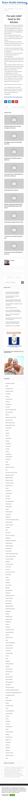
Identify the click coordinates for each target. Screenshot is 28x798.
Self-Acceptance (9, 669)
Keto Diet (8, 579)
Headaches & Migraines (11, 540)
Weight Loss (8, 739)
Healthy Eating (9, 543)
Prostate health (9, 653)
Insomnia (8, 569)
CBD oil (7, 435)
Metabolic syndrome (10, 608)
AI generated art (9, 388)
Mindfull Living (9, 619)
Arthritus (8, 401)
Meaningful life (9, 590)
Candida (7, 433)
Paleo (7, 640)
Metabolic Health (9, 606)
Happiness (8, 538)
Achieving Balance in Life (11, 307)
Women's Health (9, 752)
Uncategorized (9, 726)
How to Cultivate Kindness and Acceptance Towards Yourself (12, 322)
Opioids (7, 635)
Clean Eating (8, 438)
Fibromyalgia (8, 506)
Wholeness (8, 747)
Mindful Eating (9, 616)
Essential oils (8, 490)
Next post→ (18, 277)
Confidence (8, 446)
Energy (7, 488)
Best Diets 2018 (9, 420)
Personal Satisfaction (10, 642)
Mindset (7, 624)
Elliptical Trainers (9, 480)
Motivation (8, 627)
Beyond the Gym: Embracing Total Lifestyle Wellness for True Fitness (13, 300)
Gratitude (8, 527)
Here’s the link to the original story (13, 97)
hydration (8, 561)
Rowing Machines (9, 663)
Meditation (8, 593)
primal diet (8, 650)
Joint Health (8, 574)
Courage (7, 448)
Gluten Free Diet (9, 524)
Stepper (7, 703)
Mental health (9, 603)
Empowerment (9, 485)
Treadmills (8, 721)
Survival (7, 716)
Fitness (7, 509)
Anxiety (7, 396)
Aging (7, 386)
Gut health (8, 532)
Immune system (9, 564)
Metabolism (8, 611)
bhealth (6, 107)
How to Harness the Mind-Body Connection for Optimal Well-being (13, 311)
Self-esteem (8, 684)
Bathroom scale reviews (11, 417)
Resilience (8, 661)
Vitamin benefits (9, 731)
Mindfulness (8, 621)
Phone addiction (9, 645)
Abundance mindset (10, 383)
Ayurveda (8, 407)
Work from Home (9, 755)
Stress (7, 708)
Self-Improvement (10, 687)
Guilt (7, 530)
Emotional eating (9, 483)
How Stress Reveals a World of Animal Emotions (12, 296)
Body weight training (10, 425)
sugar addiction (9, 713)
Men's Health (8, 600)
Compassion (8, 443)
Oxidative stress (9, 637)
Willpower (8, 750)
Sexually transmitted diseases (12, 690)
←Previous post (9, 277)
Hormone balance (10, 559)
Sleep (7, 697)
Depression (8, 459)
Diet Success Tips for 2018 (11, 472)
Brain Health (8, 427)
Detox (7, 462)
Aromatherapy (9, 399)
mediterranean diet (10, 595)
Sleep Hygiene (9, 700)
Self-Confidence (9, 679)
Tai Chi (7, 718)
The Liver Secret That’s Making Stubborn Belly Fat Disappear (12, 293)
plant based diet (9, 648)
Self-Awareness (9, 671)
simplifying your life (10, 695)
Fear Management (10, 501)
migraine (8, 614)
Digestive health (9, 477)
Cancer (7, 430)
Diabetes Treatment (10, 467)
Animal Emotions (9, 391)
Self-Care (8, 674)
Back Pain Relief (9, 412)
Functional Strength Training (12, 519)
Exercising (8, 496)
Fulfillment (8, 517)
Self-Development (10, 682)
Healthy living (9, 548)
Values (7, 729)
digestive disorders (10, 475)
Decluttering (8, 454)
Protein (7, 655)
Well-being (8, 742)
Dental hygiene (9, 456)
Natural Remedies (10, 632)
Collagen (7, 441)
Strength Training (9, 705)
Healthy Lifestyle (9, 545)
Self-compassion (9, 676)
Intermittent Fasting (10, 572)
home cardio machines (11, 556)
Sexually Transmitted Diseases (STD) (14, 692)
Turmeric (8, 724)
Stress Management (10, 710)
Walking (7, 734)
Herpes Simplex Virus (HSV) (12, 553)
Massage (7, 587)
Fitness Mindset (9, 511)
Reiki (7, 658)
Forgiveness (8, 514)
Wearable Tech (9, 737)
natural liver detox (10, 629)
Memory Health (9, 598)
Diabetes (7, 464)
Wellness (8, 745)
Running (7, 666)
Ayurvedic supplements (11, 409)
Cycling (7, 451)
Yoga (7, 758)
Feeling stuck (8, 504)
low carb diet (8, 585)
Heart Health (8, 551)
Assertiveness (9, 404)
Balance (7, 414)
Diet (6, 469)
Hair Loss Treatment (10, 535)
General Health (9, 522)
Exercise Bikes (9, 493)
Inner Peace (8, 566)
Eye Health (8, 498)
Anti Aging (8, 393)
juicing (7, 577)
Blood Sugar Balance (10, 422)
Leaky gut (8, 582)
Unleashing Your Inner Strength (13, 325)
